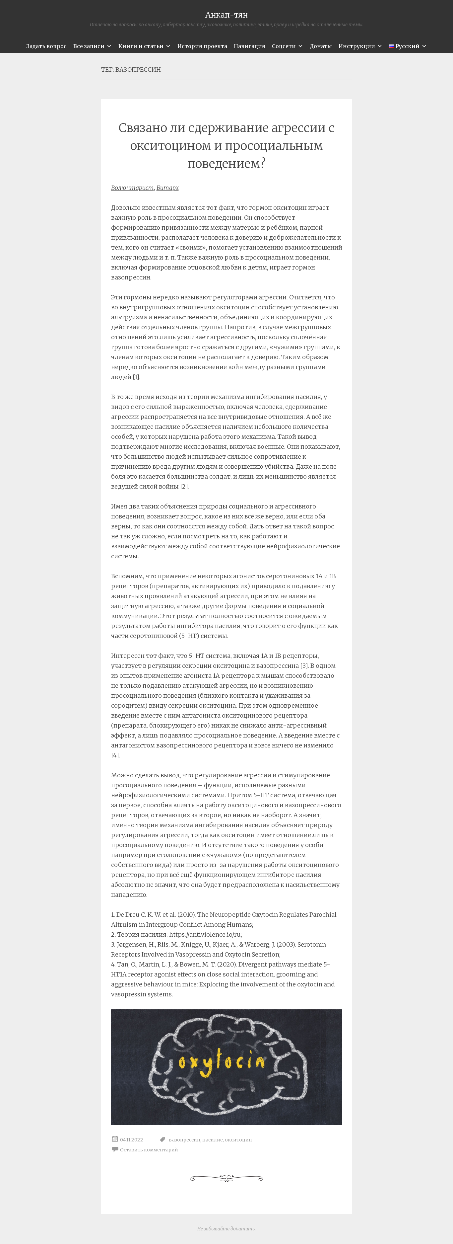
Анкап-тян (226, 15)
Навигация (249, 46)
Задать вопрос (46, 46)
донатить (242, 1229)
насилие (212, 1140)
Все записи (88, 46)
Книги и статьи (140, 46)
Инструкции (357, 46)
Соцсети (284, 46)
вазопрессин (184, 1140)
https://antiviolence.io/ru (205, 934)
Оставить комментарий (149, 1150)
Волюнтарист (132, 188)
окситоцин (238, 1140)
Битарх (168, 188)
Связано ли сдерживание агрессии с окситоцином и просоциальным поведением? (227, 145)
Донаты (321, 46)
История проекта (202, 46)
